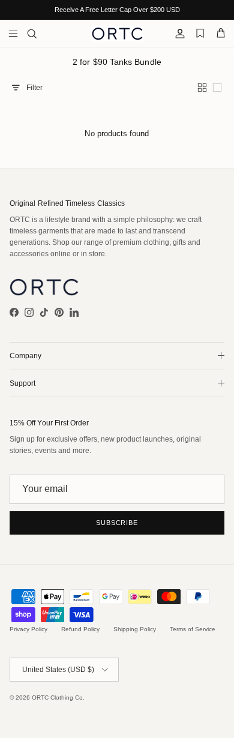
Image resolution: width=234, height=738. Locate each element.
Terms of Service (192, 629)
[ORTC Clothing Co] (117, 33)
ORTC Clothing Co (57, 697)
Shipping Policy (134, 629)
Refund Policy (80, 629)
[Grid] (203, 87)
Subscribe (117, 522)
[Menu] (13, 33)
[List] (218, 87)
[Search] (39, 33)
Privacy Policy (28, 629)
